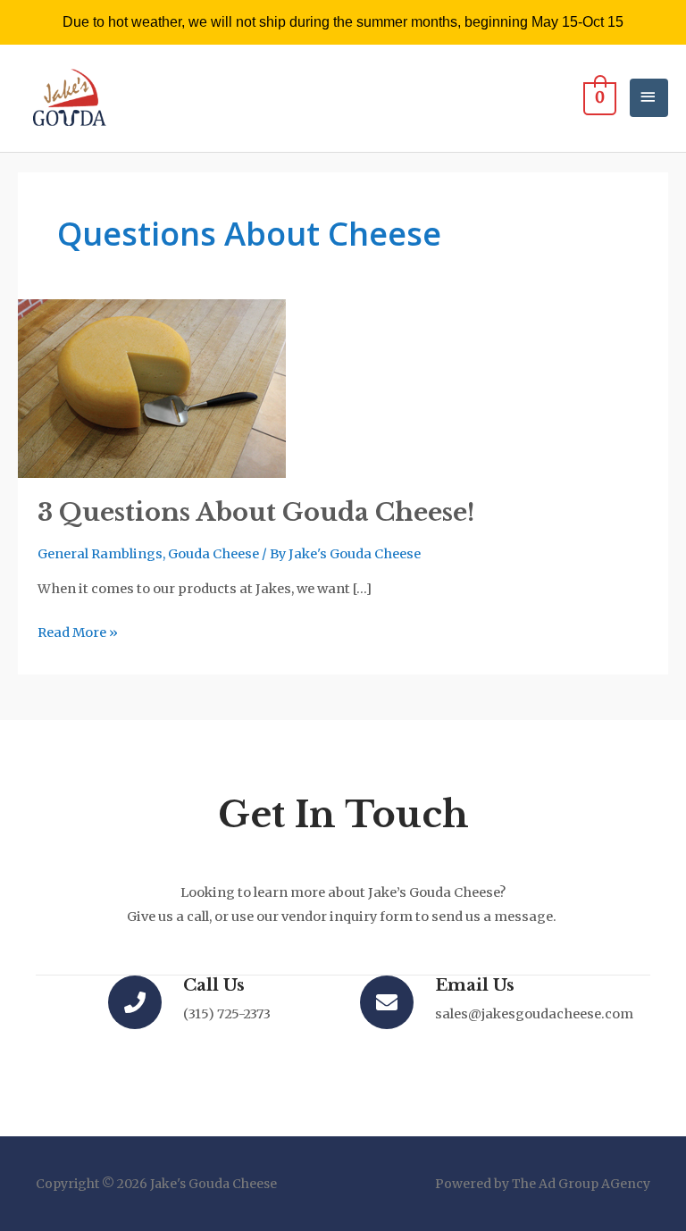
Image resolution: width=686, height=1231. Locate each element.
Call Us (214, 985)
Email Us (474, 985)
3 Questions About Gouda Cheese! (256, 512)
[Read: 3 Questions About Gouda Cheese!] (152, 388)
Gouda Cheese (213, 554)
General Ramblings (100, 554)
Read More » (78, 631)
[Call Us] (135, 1002)
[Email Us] (387, 1002)
